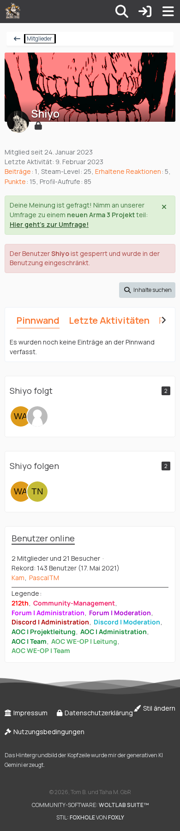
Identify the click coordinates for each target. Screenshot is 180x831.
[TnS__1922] (37, 416)
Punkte (15, 181)
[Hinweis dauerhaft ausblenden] (164, 206)
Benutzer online (43, 538)
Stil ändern (158, 708)
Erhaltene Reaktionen (128, 171)
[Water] (21, 416)
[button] (147, 290)
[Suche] (122, 11)
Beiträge (18, 171)
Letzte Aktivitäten (109, 320)
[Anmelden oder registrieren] (145, 11)
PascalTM (44, 577)
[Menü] (168, 11)
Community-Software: (90, 805)
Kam (18, 577)
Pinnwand (38, 320)
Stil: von (90, 817)
